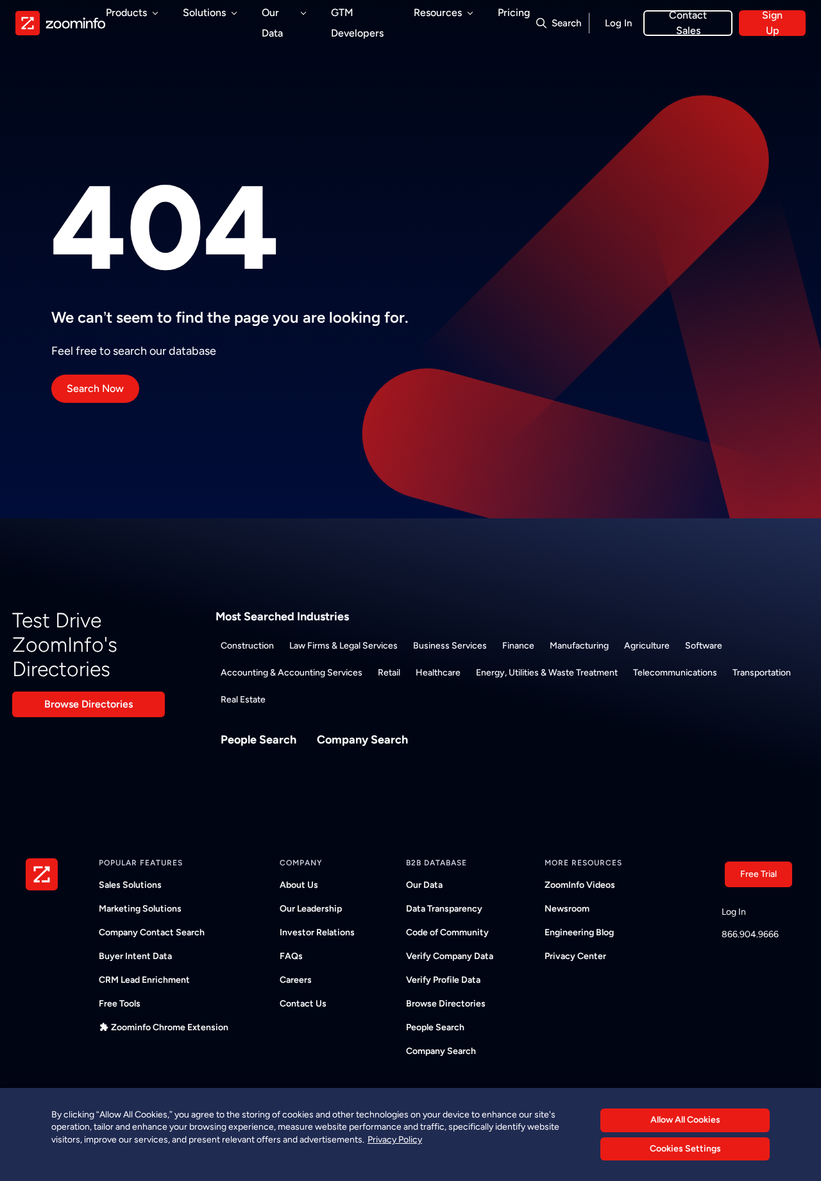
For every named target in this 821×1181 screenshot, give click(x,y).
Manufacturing (579, 645)
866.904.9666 (750, 934)
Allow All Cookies (685, 1119)
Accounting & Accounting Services (291, 672)
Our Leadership (311, 908)
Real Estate (243, 699)
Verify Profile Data (443, 979)
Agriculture (647, 645)
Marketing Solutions (140, 908)
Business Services (450, 645)
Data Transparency (444, 908)
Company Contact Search (152, 932)
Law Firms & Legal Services (343, 645)
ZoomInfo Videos (580, 884)
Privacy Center (575, 956)
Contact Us (303, 1003)
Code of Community (447, 932)
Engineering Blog (579, 932)
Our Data (424, 884)
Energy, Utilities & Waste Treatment (547, 672)
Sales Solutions (130, 884)
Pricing (514, 12)
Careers (296, 979)
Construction (247, 645)
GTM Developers (357, 22)
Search (566, 23)
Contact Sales (688, 23)
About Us (299, 884)
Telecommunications (675, 672)
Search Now (95, 388)
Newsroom (567, 908)
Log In (618, 23)
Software (703, 645)
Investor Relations (317, 932)
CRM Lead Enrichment (144, 979)
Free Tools (119, 1003)
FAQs (291, 956)
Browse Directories (88, 704)
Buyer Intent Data (135, 956)
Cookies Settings (685, 1148)
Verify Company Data (449, 956)
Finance (518, 645)
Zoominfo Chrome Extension (169, 1027)
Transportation (761, 672)
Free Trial (758, 874)
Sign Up (772, 23)
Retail (389, 672)
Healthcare (438, 672)
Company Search (362, 740)
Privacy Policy (395, 1139)
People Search (258, 740)
